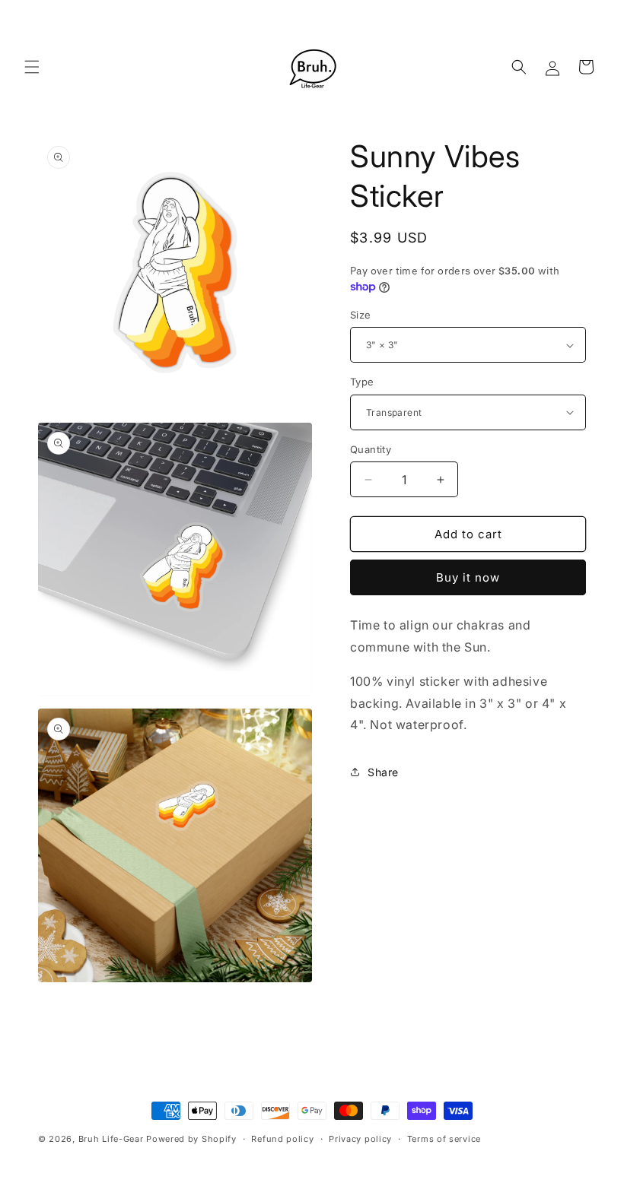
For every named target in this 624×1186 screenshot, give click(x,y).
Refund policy (282, 1139)
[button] (32, 67)
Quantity (370, 449)
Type (362, 382)
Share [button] (383, 772)
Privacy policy (360, 1139)
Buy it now (468, 577)
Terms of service (444, 1139)
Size (360, 315)
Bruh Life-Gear (111, 1139)
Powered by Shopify (191, 1139)
